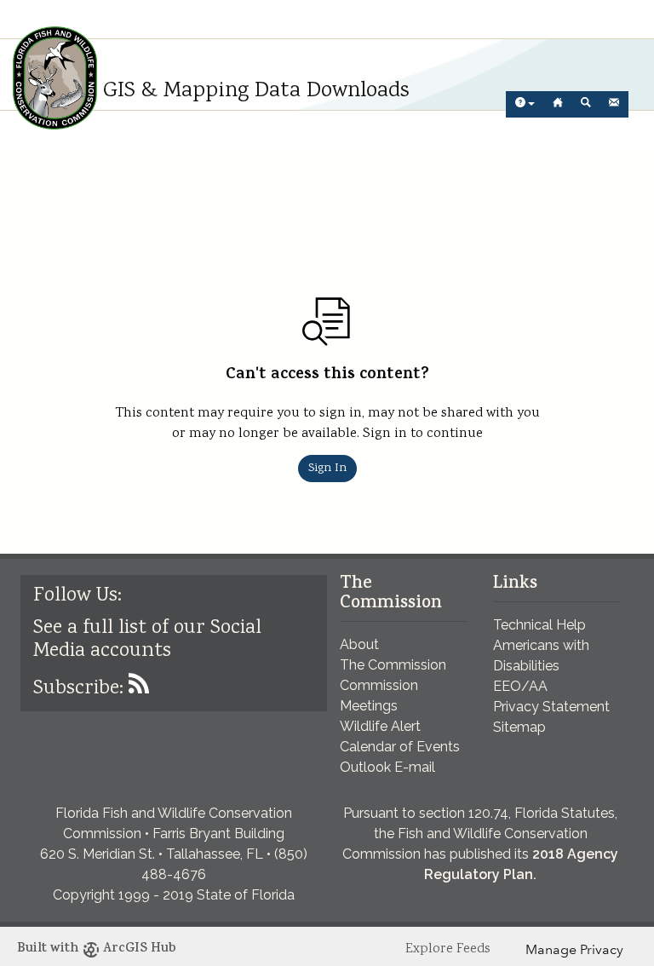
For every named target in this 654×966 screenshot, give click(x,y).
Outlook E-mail (387, 767)
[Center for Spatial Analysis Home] (557, 104)
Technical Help (539, 625)
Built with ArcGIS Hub (96, 949)
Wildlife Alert (380, 726)
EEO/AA (520, 686)
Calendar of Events (400, 747)
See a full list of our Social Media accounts (147, 639)
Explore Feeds (447, 949)
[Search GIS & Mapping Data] (585, 104)
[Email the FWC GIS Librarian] (614, 104)
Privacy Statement (551, 707)
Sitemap (519, 727)
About (359, 644)
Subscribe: (81, 689)
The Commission (393, 665)
